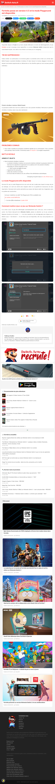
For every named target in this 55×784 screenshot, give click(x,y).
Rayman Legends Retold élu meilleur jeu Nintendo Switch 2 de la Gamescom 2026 (23, 437)
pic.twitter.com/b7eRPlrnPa (12, 197)
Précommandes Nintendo (13, 764)
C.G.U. (8, 750)
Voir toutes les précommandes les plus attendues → (14, 426)
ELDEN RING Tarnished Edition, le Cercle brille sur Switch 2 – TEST (19, 477)
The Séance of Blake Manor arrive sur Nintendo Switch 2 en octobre (19, 448)
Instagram (21, 725)
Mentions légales (11, 748)
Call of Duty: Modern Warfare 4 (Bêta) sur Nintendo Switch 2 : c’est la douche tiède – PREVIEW (26, 489)
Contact (9, 744)
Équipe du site (10, 741)
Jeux (15, 6)
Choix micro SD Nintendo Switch (15, 774)
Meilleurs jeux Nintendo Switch (14, 767)
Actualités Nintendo (9, 6)
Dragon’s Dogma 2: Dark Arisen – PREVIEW (13, 481)
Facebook (21, 723)
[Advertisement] (27, 85)
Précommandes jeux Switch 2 (14, 765)
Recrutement (10, 743)
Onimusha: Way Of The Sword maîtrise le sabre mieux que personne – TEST (21, 473)
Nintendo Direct (11, 762)
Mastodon (21, 726)
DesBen (5, 15)
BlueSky (21, 721)
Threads (21, 728)
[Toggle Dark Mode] (3, 780)
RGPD (12, 750)
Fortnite (4, 47)
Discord (21, 719)
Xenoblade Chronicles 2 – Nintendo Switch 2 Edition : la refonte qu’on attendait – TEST (24, 493)
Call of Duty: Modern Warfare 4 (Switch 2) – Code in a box (21, 400)
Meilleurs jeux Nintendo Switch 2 (15, 769)
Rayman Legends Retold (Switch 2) (15, 407)
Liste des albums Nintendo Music (15, 772)
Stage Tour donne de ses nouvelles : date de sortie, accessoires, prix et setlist (22, 462)
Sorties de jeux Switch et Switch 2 (15, 771)
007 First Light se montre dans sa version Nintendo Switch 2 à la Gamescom (21, 458)
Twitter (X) (21, 718)
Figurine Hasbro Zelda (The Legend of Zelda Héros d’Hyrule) (21, 419)
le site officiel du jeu (47, 176)
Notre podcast (10, 760)
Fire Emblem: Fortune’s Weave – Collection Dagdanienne (20, 413)
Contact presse (10, 746)
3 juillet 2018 (24, 200)
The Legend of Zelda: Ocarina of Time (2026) (17, 395)
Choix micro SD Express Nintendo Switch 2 (18, 776)
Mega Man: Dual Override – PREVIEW (11, 485)
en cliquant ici (33, 150)
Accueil (2, 6)
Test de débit (10, 758)
